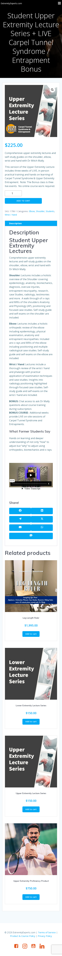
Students (50, 211)
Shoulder (40, 211)
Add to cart (23, 201)
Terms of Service (47, 932)
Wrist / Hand (11, 214)
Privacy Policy (45, 935)
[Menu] (59, 3)
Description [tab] (15, 223)
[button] (52, 89)
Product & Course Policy (22, 935)
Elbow (32, 211)
